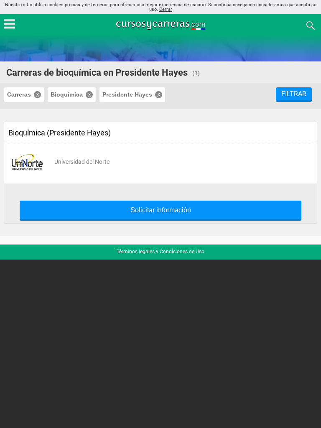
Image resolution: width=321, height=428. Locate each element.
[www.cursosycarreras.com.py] (161, 25)
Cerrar (165, 9)
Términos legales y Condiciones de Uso (160, 252)
